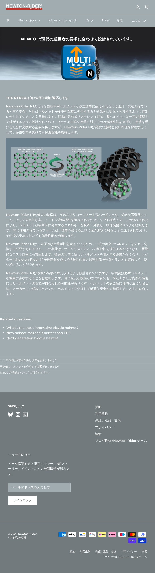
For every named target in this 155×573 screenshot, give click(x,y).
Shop (105, 20)
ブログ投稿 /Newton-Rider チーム (121, 441)
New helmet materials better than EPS (38, 333)
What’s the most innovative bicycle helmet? (42, 328)
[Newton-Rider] (24, 7)
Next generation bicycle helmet (32, 338)
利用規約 (101, 414)
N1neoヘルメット (29, 20)
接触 (98, 407)
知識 (120, 20)
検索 (98, 434)
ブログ (89, 20)
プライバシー (104, 427)
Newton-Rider (27, 533)
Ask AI (136, 21)
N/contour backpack (62, 20)
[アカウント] (137, 7)
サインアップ (22, 500)
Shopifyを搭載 (17, 537)
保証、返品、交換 (108, 420)
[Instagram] (18, 414)
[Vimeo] (10, 414)
